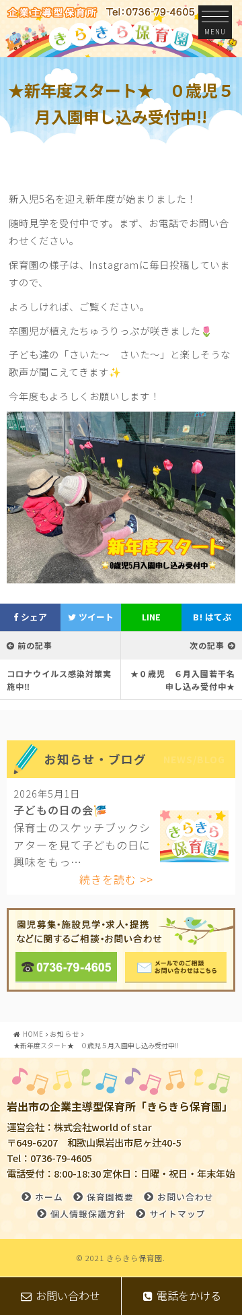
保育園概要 (110, 1196)
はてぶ (212, 616)
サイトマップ (177, 1213)
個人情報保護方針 (88, 1213)
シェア (33, 616)
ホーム (49, 1196)
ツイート (95, 616)
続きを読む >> (116, 879)
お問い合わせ (185, 1196)
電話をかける (189, 1295)
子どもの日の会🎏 (60, 810)
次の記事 (207, 645)
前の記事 (34, 645)
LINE (151, 616)
